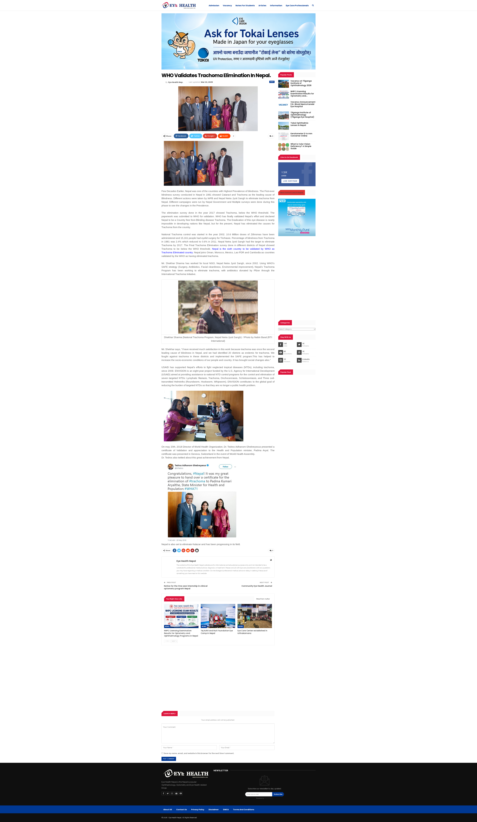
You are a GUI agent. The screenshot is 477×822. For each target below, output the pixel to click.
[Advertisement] (218, 678)
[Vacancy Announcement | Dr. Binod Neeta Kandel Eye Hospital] (283, 105)
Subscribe (278, 794)
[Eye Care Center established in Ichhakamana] (255, 616)
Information (276, 5)
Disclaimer (214, 809)
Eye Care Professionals (297, 5)
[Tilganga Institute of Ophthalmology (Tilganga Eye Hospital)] (283, 115)
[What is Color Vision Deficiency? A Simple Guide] (283, 147)
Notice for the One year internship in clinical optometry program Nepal (185, 587)
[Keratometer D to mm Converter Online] (283, 136)
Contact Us (181, 809)
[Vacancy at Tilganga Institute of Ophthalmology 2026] (283, 84)
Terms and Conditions (243, 809)
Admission (214, 5)
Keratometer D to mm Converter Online (301, 134)
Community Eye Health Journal (256, 586)
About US (167, 809)
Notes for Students (245, 5)
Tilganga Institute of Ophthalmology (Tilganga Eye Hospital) (302, 114)
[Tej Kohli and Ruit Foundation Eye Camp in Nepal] (218, 616)
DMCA (226, 809)
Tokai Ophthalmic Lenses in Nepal (299, 124)
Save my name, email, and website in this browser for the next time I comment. (199, 753)
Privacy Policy (197, 809)
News (272, 82)
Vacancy (227, 5)
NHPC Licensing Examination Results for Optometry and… (302, 93)
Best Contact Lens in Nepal (291, 193)
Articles (262, 5)
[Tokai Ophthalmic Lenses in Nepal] (283, 126)
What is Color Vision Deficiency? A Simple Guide (301, 146)
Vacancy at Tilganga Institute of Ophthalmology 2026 (301, 83)
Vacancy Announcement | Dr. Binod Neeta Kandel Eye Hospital (303, 104)
